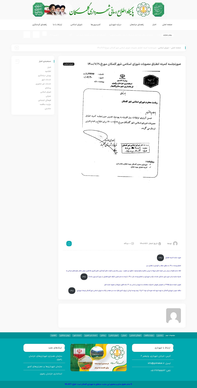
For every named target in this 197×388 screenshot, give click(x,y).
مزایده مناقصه (45, 104)
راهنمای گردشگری (39, 24)
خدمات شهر (46, 79)
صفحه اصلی (167, 24)
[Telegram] (26, 34)
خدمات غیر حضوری (43, 83)
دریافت (160, 258)
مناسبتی (48, 108)
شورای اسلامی (163, 47)
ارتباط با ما (57, 24)
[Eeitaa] (36, 34)
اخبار (49, 67)
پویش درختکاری (44, 75)
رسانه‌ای (48, 88)
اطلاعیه (48, 71)
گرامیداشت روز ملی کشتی (74, 35)
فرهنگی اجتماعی (44, 100)
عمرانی (48, 96)
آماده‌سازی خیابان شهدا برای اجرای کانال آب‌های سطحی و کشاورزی (143, 35)
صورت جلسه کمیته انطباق (173, 258)
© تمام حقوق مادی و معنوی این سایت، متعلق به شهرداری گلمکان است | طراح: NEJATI (98, 384)
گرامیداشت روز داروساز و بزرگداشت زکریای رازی (102, 35)
